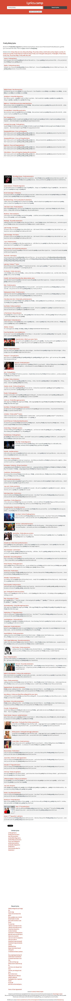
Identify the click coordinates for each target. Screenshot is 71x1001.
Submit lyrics (25, 999)
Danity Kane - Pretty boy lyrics (11, 458)
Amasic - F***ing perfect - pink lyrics (13, 816)
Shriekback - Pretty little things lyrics (13, 96)
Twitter (37, 991)
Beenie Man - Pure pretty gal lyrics (13, 557)
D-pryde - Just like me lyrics (11, 451)
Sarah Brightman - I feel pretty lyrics (13, 619)
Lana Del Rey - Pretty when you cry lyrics (23, 533)
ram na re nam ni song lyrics (15, 938)
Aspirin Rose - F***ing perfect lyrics (13, 612)
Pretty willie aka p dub (25, 55)
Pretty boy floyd (27, 53)
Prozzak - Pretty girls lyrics (11, 708)
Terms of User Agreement (15, 989)
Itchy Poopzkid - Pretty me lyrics (12, 584)
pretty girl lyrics (12, 833)
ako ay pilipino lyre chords (15, 917)
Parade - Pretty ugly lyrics (10, 393)
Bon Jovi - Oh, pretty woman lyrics (24, 664)
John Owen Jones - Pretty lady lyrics (13, 207)
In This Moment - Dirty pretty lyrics (13, 313)
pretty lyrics (11, 846)
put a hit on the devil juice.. (15, 984)
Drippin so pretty (59, 52)
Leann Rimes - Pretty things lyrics (12, 500)
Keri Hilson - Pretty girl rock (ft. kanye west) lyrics (16, 407)
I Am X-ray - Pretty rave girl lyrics (12, 772)
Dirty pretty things (27, 52)
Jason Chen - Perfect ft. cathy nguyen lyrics (15, 758)
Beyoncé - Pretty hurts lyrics (22, 362)
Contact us (19, 999)
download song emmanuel (15, 941)
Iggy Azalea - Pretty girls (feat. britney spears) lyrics (25, 722)
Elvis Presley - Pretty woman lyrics (21, 647)
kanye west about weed (14, 948)
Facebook (33, 991)
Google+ (41, 991)
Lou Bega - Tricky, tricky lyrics (11, 379)
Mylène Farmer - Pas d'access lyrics (13, 89)
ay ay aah (10, 982)
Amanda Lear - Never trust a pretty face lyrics (15, 543)
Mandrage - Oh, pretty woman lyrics (13, 221)
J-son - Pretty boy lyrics (10, 241)
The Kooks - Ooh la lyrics (10, 255)
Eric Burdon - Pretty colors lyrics (12, 271)
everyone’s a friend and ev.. (15, 932)
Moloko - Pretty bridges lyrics (11, 349)
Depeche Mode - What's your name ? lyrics (26, 339)
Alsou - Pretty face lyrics (10, 657)
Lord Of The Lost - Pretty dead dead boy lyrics (16, 421)
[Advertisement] (35, 28)
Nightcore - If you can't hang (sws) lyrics (14, 145)
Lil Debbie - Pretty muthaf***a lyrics (13, 414)
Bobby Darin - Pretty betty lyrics (12, 626)
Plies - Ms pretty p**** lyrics (11, 598)
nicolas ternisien (12, 931)
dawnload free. (12, 946)
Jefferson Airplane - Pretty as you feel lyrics (15, 779)
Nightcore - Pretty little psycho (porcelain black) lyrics (18, 103)
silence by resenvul (13, 936)
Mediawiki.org (60, 999)
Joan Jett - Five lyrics (9, 786)
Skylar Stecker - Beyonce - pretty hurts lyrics (15, 715)
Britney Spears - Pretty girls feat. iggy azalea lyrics (25, 732)
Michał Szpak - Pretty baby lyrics (12, 320)
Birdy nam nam (18, 52)
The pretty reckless (38, 52)
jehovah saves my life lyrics (15, 934)
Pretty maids (62, 53)
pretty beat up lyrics (13, 843)
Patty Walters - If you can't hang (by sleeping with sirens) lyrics (20, 152)
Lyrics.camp (35, 3)
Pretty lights (55, 53)
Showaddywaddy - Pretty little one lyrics (14, 507)
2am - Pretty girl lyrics (9, 372)
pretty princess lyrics (13, 834)
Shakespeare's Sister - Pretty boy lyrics (14, 292)
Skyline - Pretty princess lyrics (12, 65)
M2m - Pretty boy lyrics (10, 285)
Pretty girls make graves (45, 53)
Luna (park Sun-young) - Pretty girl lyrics (14, 124)
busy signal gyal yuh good (15, 955)
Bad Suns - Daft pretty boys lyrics (24, 524)
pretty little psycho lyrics (14, 840)
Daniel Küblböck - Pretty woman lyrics (13, 633)
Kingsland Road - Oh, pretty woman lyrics (14, 687)
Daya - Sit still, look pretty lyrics (12, 479)
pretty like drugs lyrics (14, 845)
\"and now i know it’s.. (13, 929)
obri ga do (11, 950)
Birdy (12, 52)
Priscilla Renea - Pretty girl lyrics (12, 435)
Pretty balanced (18, 53)
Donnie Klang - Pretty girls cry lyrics (13, 428)
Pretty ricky (6, 55)
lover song (11, 912)
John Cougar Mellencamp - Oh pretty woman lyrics (17, 640)
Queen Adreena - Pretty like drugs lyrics (14, 186)
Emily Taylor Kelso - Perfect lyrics (12, 493)
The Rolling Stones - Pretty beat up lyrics (23, 176)
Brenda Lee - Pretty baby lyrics (12, 799)
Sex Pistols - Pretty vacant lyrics (12, 306)
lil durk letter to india (13, 919)
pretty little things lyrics (14, 838)
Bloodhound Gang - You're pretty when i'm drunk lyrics (18, 200)
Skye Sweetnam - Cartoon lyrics (12, 550)
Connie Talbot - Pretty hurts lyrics (20, 741)
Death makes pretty (49, 52)
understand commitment (14, 957)
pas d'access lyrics (13, 836)
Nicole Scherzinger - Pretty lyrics (12, 193)
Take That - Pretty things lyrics (23, 442)
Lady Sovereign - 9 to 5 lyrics (11, 234)
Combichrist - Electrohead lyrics (12, 472)
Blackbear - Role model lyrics (11, 214)
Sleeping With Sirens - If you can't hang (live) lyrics (17, 138)
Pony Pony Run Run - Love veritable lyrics (14, 332)
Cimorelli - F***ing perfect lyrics (12, 765)
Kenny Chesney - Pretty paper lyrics (13, 564)
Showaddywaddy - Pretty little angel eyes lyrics (16, 605)
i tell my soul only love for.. (15, 926)
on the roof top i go (13, 962)
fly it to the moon (12, 974)
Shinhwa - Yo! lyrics (9, 327)
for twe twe (11, 924)
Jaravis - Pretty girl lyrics (10, 58)
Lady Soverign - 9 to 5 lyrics (11, 228)
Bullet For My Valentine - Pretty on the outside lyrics (17, 673)
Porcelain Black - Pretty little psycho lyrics (15, 110)
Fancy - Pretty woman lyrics (11, 680)
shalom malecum (12, 977)
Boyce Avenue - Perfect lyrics (11, 751)
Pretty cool (35, 53)
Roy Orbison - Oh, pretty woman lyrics (14, 701)
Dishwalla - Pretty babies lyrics (12, 577)
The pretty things (14, 55)
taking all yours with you (14, 975)
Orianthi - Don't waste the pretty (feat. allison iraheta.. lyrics (19, 278)
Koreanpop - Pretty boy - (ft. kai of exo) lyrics (15, 465)
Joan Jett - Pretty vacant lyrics (12, 486)
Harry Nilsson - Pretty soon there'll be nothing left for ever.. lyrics (20, 694)
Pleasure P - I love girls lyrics (11, 356)
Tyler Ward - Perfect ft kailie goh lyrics (25, 514)
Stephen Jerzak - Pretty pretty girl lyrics (14, 386)
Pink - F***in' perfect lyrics (22, 806)
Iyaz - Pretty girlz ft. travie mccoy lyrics (14, 591)
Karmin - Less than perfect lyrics (12, 792)
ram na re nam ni (12, 939)
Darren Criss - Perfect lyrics (11, 571)
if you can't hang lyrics (14, 841)
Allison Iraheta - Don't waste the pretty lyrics (15, 248)
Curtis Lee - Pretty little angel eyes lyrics (14, 400)
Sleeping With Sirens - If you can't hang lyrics (15, 131)
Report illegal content (57, 994)
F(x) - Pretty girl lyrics (9, 117)
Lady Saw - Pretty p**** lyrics (11, 264)
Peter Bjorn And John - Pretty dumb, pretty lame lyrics (18, 299)
